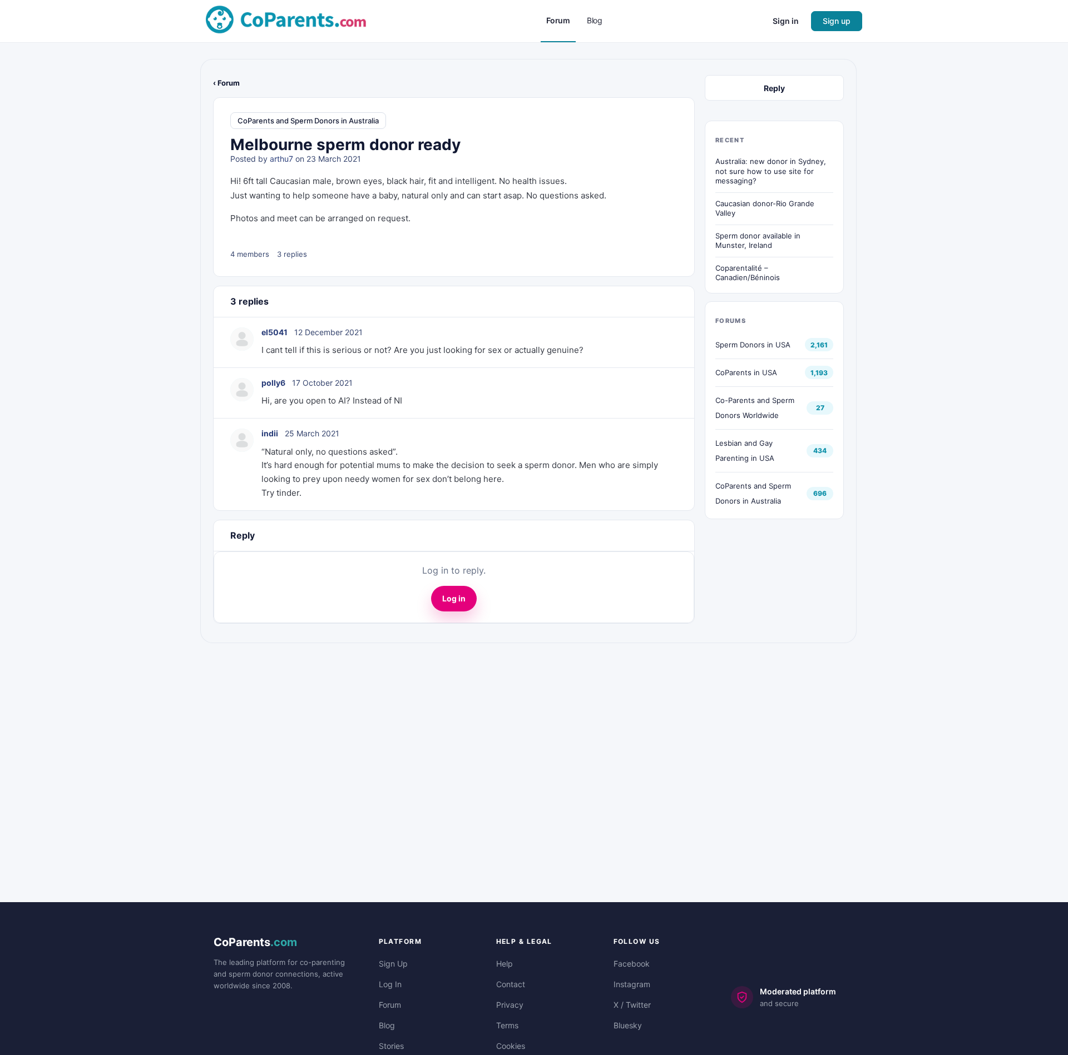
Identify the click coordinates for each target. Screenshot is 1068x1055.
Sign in (786, 21)
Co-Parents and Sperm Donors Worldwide (754, 408)
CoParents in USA (746, 372)
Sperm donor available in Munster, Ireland (757, 240)
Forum (390, 1004)
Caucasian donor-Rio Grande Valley (764, 208)
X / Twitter (632, 1004)
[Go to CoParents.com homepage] (286, 20)
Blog (387, 1025)
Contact (510, 984)
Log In (390, 984)
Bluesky (628, 1025)
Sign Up (393, 963)
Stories (391, 1046)
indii (269, 433)
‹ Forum (226, 82)
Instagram (632, 984)
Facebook (632, 963)
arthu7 (281, 158)
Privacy (509, 1004)
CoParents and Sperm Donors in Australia (308, 120)
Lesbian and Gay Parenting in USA (744, 450)
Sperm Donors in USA (752, 344)
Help (504, 963)
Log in (454, 598)
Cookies (510, 1046)
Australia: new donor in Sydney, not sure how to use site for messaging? (770, 171)
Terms (507, 1025)
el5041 (274, 332)
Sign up (837, 21)
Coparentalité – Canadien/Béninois (747, 272)
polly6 (273, 382)
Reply (774, 88)
